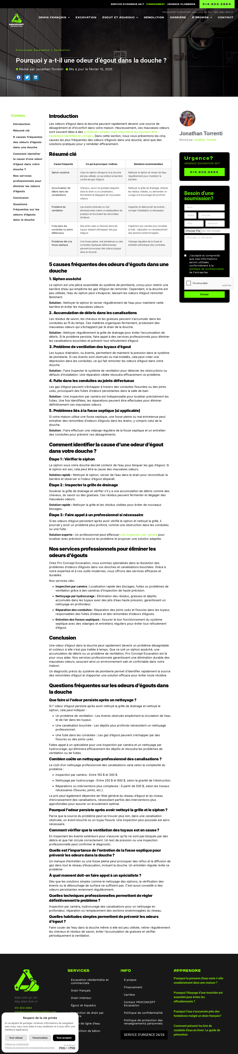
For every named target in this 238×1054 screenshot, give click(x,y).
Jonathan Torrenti (204, 139)
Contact (225, 17)
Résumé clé (21, 130)
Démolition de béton (85, 1030)
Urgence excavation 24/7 (202, 163)
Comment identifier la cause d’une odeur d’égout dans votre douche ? (27, 161)
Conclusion (21, 197)
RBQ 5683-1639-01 (223, 12)
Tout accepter (64, 1037)
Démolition (154, 17)
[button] (19, 78)
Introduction (21, 124)
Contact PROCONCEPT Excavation (139, 1003)
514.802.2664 (217, 4)
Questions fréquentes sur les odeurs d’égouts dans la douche (26, 212)
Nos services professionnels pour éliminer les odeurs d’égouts (27, 183)
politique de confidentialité (206, 268)
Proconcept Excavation (33, 50)
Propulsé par (69, 1045)
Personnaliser (40, 1037)
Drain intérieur (81, 998)
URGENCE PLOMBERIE (181, 4)
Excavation (86, 17)
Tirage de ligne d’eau (85, 1023)
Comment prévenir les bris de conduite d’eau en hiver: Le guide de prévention (197, 1030)
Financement (156, 4)
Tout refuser (16, 1037)
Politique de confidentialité (143, 1012)
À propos (200, 17)
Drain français (53, 17)
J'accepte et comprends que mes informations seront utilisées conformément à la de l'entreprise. (206, 264)
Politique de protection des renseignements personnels (143, 1021)
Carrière (178, 17)
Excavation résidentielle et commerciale (90, 981)
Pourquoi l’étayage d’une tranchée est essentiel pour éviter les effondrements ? (198, 997)
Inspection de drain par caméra (87, 1014)
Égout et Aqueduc (118, 17)
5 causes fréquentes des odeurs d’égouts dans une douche (27, 142)
